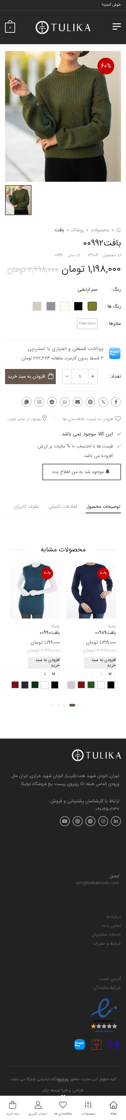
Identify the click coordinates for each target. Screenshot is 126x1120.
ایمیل (114, 876)
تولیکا (112, 627)
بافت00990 (50, 633)
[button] (72, 705)
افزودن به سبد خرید (26, 376)
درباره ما (114, 916)
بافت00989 (105, 633)
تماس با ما (111, 925)
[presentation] (60, 685)
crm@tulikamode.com (97, 883)
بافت (59, 230)
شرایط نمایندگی (107, 987)
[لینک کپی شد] (27, 402)
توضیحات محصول (103, 506)
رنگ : (115, 289)
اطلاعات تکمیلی (62, 506)
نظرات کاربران (26, 506)
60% (106, 66)
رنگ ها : (113, 306)
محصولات (100, 230)
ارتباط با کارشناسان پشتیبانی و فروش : (83, 801)
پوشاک (77, 230)
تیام (46, 1090)
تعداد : (114, 376)
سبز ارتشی (87, 289)
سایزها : (114, 323)
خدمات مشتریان (106, 934)
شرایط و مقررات (107, 943)
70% (103, 573)
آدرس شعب (110, 978)
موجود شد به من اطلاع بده (78, 472)
